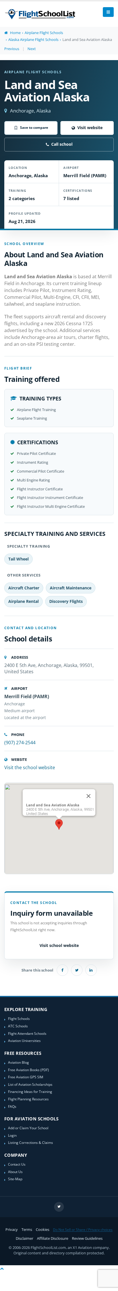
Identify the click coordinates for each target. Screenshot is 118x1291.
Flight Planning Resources (28, 1099)
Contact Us (16, 1164)
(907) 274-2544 (20, 742)
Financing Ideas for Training (30, 1091)
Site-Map (15, 1178)
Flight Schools (19, 1018)
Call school (61, 144)
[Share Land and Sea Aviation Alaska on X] (76, 970)
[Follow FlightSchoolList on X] (59, 1207)
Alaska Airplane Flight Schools (33, 39)
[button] (59, 824)
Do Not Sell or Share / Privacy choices (83, 1229)
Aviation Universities (24, 1040)
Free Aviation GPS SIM (25, 1077)
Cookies (42, 1229)
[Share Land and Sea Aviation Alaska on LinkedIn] (91, 970)
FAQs (12, 1106)
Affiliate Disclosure (52, 1238)
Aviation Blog (18, 1062)
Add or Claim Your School (28, 1128)
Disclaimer (24, 1238)
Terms (26, 1229)
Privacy (11, 1229)
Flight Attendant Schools (27, 1033)
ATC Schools (18, 1026)
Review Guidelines (87, 1238)
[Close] (88, 796)
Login (12, 1135)
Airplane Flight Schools (44, 32)
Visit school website (59, 945)
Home (15, 32)
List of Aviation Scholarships (30, 1084)
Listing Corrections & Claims (30, 1142)
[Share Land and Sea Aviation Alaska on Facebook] (62, 970)
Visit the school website (29, 767)
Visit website (90, 127)
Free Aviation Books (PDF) (28, 1069)
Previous (11, 48)
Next (31, 48)
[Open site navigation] (108, 12)
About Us (15, 1171)
